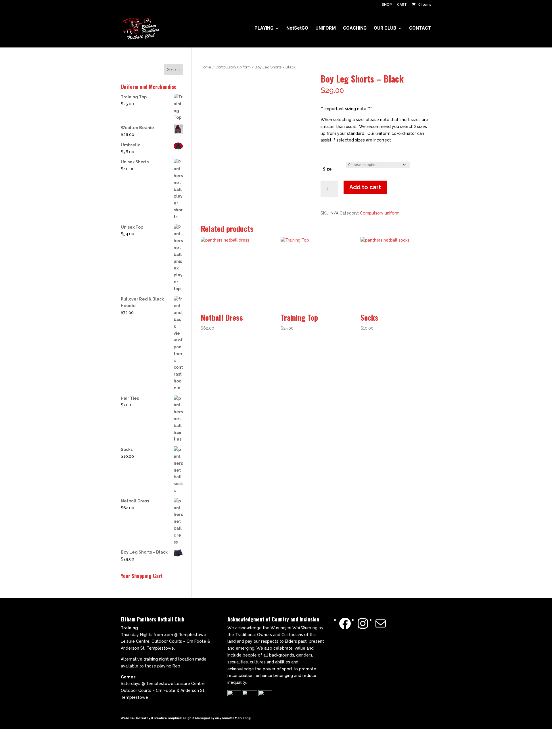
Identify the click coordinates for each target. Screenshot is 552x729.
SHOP (387, 5)
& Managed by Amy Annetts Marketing (221, 718)
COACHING (355, 28)
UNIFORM (325, 28)
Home (206, 67)
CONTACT (420, 28)
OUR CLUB (385, 28)
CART (402, 5)
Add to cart (365, 187)
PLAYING (263, 28)
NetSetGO (297, 28)
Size (327, 169)
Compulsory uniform (233, 67)
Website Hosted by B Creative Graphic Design (156, 718)
